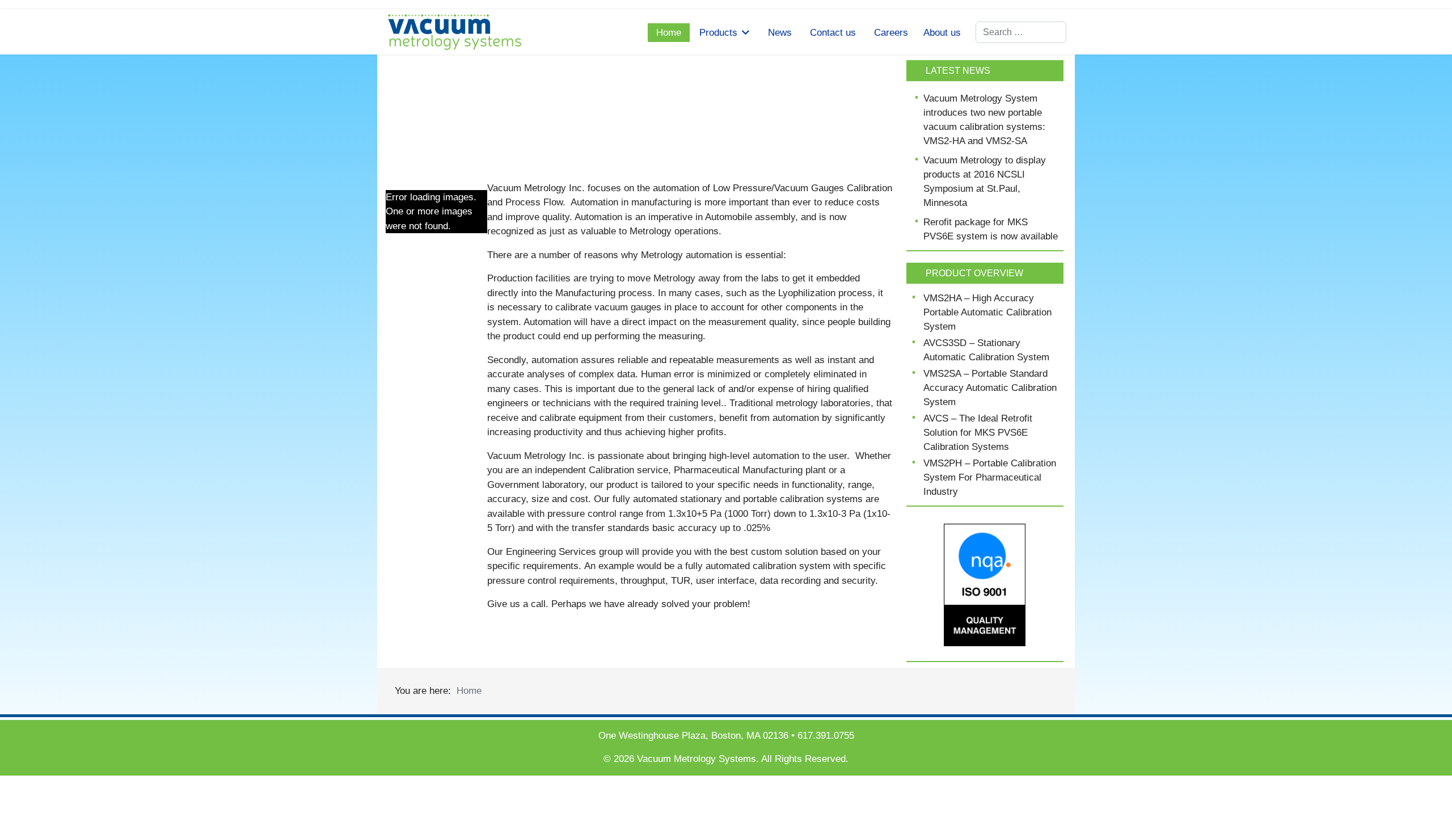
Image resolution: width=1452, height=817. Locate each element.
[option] (639, 109)
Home (668, 32)
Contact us (833, 32)
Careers (891, 32)
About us (942, 32)
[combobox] (1021, 32)
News (780, 32)
